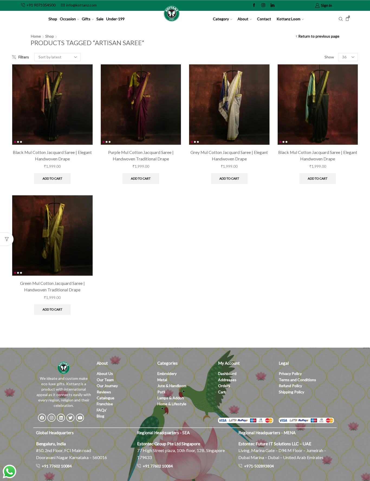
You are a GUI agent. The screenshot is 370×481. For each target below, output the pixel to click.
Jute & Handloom (171, 385)
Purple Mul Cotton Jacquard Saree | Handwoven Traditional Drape (141, 155)
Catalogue (105, 398)
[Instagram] (263, 5)
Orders (224, 385)
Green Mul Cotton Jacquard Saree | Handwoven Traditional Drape (52, 286)
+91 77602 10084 (57, 466)
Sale (99, 19)
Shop (52, 19)
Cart (222, 392)
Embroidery (167, 373)
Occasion (68, 19)
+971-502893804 (259, 466)
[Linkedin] (272, 5)
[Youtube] (80, 418)
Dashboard (227, 373)
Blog (100, 416)
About (243, 19)
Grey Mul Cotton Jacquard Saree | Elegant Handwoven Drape (229, 155)
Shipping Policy (291, 392)
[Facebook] (254, 5)
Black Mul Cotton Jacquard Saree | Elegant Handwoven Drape (52, 155)
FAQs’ (102, 410)
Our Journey (107, 385)
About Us (105, 373)
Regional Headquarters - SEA (163, 432)
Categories (167, 363)
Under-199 (115, 19)
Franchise (105, 403)
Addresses (227, 379)
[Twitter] (70, 418)
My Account (229, 363)
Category (221, 19)
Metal (162, 379)
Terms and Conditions (297, 379)
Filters (23, 57)
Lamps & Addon (170, 398)
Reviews (104, 392)
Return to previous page (318, 36)
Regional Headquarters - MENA (267, 432)
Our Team (105, 379)
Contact (264, 19)
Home (36, 36)
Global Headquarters (55, 432)
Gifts (86, 19)
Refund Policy (290, 385)
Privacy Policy (290, 373)
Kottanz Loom (288, 19)
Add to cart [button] (52, 178)
